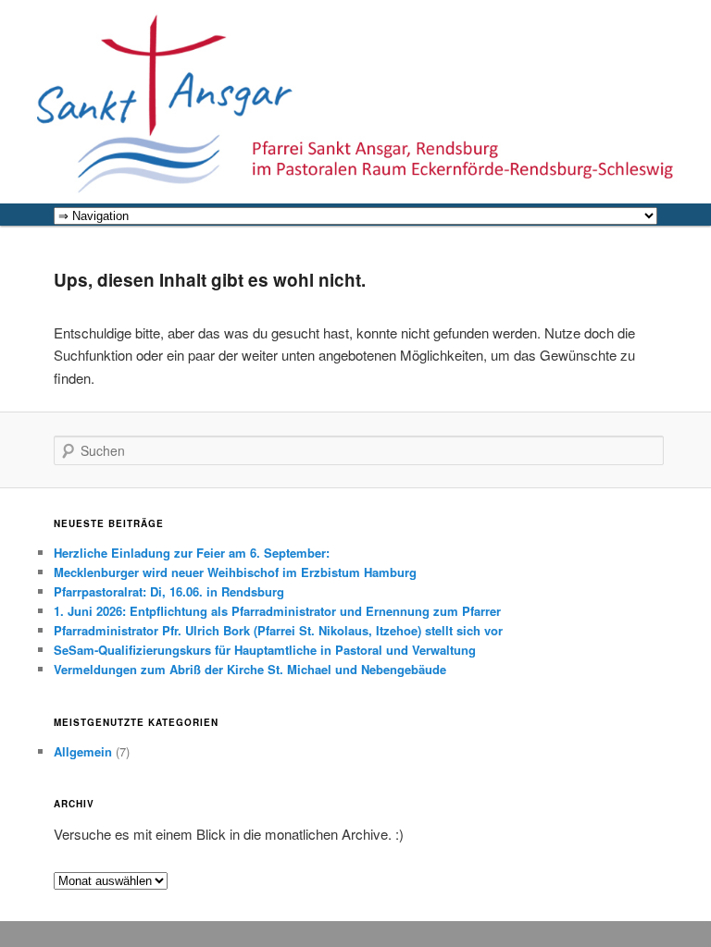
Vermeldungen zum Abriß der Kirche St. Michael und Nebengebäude (250, 669)
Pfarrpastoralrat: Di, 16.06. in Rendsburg (169, 591)
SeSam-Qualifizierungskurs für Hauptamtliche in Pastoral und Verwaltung (265, 649)
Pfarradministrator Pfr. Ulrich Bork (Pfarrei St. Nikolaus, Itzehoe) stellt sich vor (278, 630)
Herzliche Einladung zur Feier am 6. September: (192, 552)
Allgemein (83, 751)
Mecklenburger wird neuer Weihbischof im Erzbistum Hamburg (235, 572)
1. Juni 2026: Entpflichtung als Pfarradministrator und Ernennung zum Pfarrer (277, 611)
